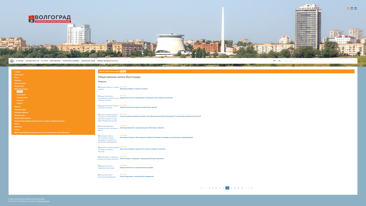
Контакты (19, 103)
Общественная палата (107, 61)
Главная (101, 71)
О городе (20, 61)
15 (235, 188)
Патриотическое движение (22, 118)
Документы (55, 61)
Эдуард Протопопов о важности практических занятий (138, 107)
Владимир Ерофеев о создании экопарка (134, 89)
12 (223, 188)
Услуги (44, 61)
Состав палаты (21, 95)
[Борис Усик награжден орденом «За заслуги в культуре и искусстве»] (108, 149)
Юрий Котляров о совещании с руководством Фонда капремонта (142, 158)
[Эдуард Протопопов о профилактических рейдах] (108, 167)
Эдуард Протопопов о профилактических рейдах (136, 167)
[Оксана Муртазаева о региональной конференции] (108, 176)
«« (200, 188)
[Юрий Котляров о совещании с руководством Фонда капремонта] (108, 158)
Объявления (18, 127)
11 (220, 188)
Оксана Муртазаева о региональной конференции (137, 176)
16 (238, 188)
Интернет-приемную (43, 201)
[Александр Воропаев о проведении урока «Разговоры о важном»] (108, 128)
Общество (17, 107)
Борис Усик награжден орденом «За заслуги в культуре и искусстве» (143, 149)
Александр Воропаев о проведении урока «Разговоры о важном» (142, 128)
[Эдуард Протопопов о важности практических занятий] (108, 106)
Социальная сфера (20, 109)
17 (242, 188)
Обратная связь (88, 61)
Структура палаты (22, 97)
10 (216, 188)
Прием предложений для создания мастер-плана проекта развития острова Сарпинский (41, 132)
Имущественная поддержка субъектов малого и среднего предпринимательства (39, 121)
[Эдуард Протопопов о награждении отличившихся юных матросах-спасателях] (108, 98)
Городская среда (19, 115)
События (17, 129)
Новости (19, 91)
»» (252, 188)
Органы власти (32, 61)
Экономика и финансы (21, 112)
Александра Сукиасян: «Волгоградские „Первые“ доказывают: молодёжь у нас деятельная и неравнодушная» (156, 137)
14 (231, 188)
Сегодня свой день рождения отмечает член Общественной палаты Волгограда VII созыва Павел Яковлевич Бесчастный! (160, 116)
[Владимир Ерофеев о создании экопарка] (108, 88)
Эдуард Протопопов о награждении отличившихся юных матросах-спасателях (146, 98)
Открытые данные (70, 61)
